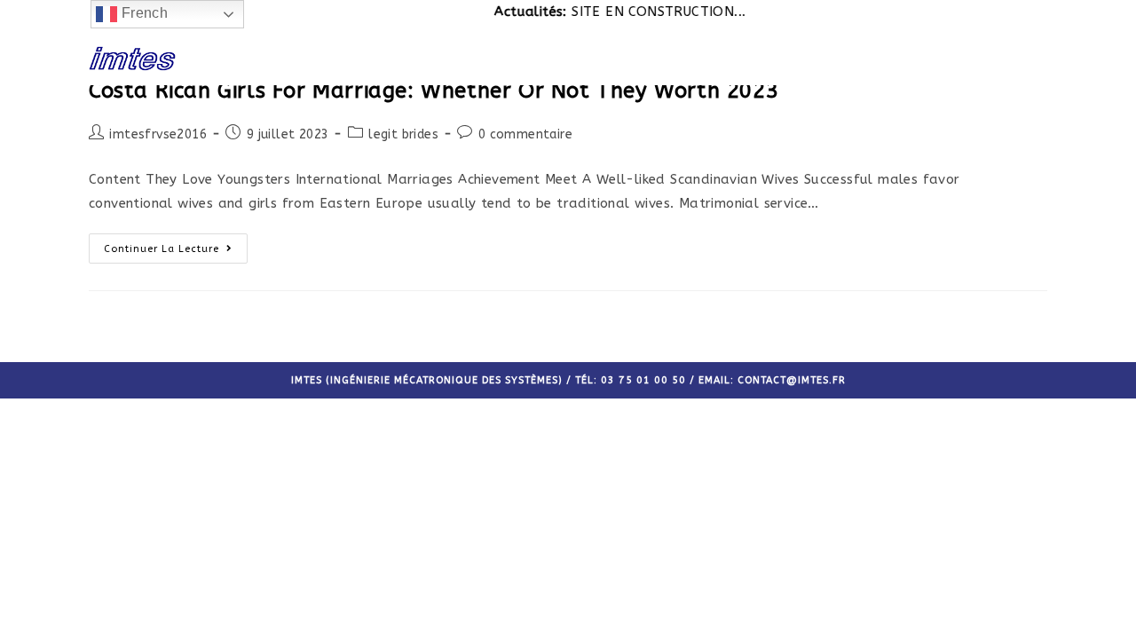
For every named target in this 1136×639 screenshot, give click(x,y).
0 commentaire (525, 134)
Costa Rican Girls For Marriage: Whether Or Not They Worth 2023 (433, 90)
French (142, 12)
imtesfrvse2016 (158, 134)
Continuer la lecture (161, 249)
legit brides (403, 134)
